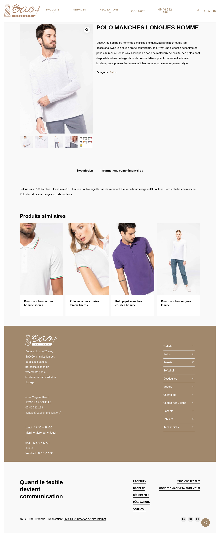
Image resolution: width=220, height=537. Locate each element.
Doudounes (170, 378)
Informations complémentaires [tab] (122, 170)
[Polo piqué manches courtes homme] (132, 259)
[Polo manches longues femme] (178, 259)
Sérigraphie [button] (141, 495)
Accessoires (171, 427)
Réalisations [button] (141, 502)
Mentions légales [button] (188, 481)
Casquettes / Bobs (174, 403)
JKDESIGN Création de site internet (85, 519)
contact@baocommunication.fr (43, 412)
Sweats (168, 362)
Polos (113, 72)
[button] (87, 30)
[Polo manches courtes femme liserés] (87, 259)
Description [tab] (85, 170)
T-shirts (168, 346)
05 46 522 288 (34, 407)
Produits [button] (139, 481)
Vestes (167, 386)
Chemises (169, 394)
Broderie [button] (139, 488)
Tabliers (168, 419)
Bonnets (168, 411)
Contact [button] (139, 509)
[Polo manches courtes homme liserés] (41, 259)
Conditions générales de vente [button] (179, 488)
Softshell (168, 370)
